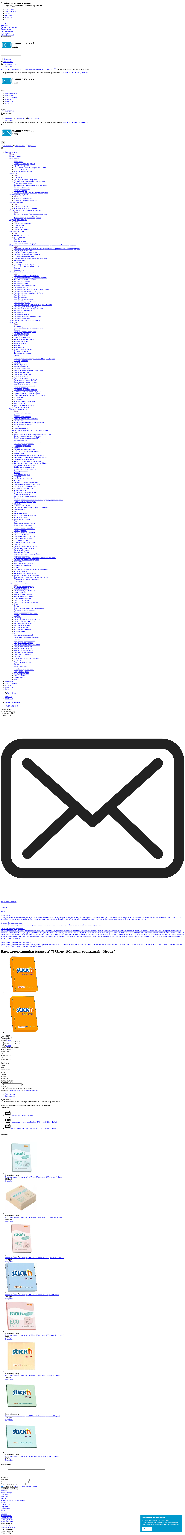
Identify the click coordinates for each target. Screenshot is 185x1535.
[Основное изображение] (24, 993)
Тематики (4, 1496)
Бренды (8, 99)
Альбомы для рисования (10, 931)
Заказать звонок (6, 1516)
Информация (5, 1508)
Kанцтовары (18, 162)
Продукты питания (21, 206)
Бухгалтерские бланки (107, 934)
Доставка (4, 1512)
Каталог (4, 1491)
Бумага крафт (11, 933)
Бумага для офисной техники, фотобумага (127, 933)
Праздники (9, 101)
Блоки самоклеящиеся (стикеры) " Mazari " (78, 944)
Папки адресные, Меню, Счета (90, 936)
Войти (65, 73)
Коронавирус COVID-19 (110, 917)
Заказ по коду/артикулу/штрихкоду (13, 1500)
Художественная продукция (24, 587)
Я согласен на (20, 1486)
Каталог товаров (11, 94)
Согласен (147, 1529)
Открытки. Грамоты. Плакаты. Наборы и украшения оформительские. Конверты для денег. (47, 249)
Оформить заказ (7, 66)
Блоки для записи (46, 931)
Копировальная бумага (70, 936)
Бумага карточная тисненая (65, 934)
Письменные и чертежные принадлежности (53, 925)
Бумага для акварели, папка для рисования (73, 933)
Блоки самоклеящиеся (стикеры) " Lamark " (47, 944)
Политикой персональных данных (170, 1524)
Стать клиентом (11, 97)
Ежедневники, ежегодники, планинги (66, 931)
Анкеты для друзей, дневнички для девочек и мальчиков (37, 933)
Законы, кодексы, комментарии (100, 933)
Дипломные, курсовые (124, 934)
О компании (5, 1504)
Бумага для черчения (22, 934)
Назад (11, 154)
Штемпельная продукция (92, 925)
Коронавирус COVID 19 (22, 235)
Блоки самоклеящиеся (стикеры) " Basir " (16, 944)
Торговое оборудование (22, 413)
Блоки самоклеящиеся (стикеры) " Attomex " (110, 944)
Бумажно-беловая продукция (11, 925)
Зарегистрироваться (80, 73)
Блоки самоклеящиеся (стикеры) (92, 931)
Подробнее (9, 1181)
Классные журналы (156, 934)
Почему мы (9, 95)
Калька (146, 934)
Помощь (4, 1514)
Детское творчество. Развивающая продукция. (31, 214)
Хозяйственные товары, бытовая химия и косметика (33, 434)
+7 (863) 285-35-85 (7, 35)
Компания (4, 1502)
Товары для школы (76, 925)
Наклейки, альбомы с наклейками (26, 276)
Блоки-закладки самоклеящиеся (115, 931)
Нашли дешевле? (7, 1080)
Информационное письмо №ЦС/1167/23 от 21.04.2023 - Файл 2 (34, 1128)
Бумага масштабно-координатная (87, 934)
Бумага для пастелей (150, 933)
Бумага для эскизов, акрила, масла (42, 934)
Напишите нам (6, 1518)
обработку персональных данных (26, 1486)
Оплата (3, 1510)
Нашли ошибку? (7, 1521)
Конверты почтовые (54, 936)
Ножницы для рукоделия (23, 198)
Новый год (18, 177)
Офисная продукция (29, 925)
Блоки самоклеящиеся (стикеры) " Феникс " (27, 946)
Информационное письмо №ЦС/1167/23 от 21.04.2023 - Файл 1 (34, 1122)
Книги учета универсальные (29, 931)
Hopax (8, 1040)
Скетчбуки (105, 936)
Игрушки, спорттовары (22, 223)
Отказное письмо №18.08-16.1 (22, 1115)
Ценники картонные (169, 936)
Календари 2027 (138, 934)
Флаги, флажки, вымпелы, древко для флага (46, 919)
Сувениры (17, 326)
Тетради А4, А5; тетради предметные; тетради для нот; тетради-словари (135, 936)
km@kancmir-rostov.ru (8, 902)
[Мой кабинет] (2, 116)
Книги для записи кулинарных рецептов (32, 936)
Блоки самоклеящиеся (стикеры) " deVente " (142, 944)
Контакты (8, 103)
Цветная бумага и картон (167, 933)
